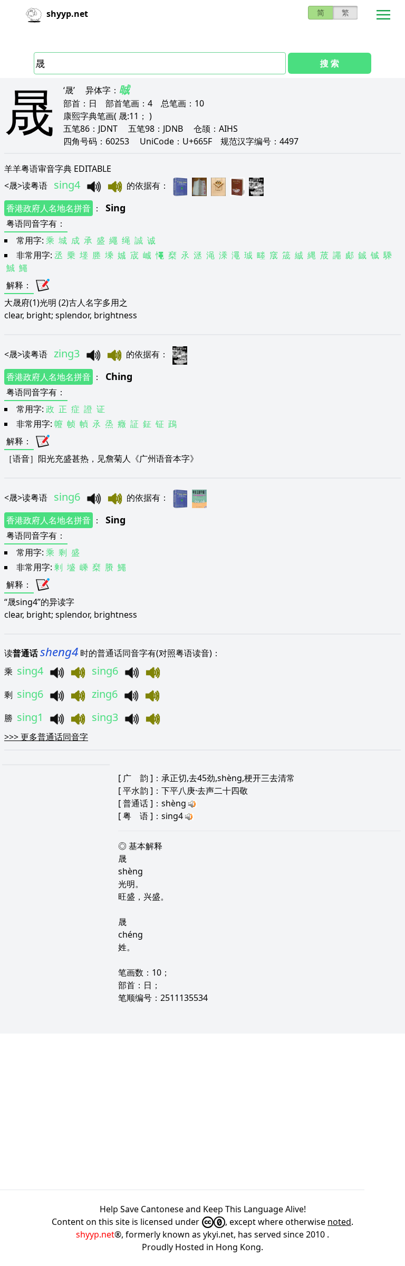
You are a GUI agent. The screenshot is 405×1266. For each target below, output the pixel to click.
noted (339, 1222)
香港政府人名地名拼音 (48, 208)
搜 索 (329, 63)
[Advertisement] (202, 1111)
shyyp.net (95, 1234)
